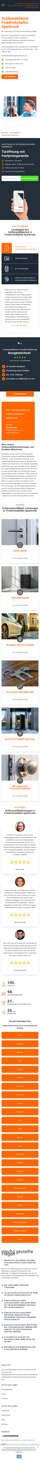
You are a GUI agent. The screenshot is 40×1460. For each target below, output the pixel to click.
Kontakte (5, 1398)
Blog (3, 1419)
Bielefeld (20, 1180)
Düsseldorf (20, 1086)
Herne (20, 1146)
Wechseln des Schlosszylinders (20, 787)
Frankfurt (20, 1069)
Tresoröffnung (20, 598)
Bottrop (20, 1197)
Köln (19, 1061)
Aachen (20, 1205)
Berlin (20, 1035)
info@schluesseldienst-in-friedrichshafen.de (15, 431)
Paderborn (20, 1171)
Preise (4, 1394)
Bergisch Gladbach (20, 1231)
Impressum (5, 1410)
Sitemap (4, 1424)
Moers (20, 1239)
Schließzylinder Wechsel (20, 739)
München (20, 1052)
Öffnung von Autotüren (20, 645)
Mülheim (20, 1137)
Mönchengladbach (20, 1222)
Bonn (20, 1120)
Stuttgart (20, 1078)
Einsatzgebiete (7, 1389)
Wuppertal (20, 1112)
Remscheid (20, 1214)
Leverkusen (20, 1154)
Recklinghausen (20, 1188)
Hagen (20, 1129)
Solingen (20, 1163)
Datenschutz (6, 1415)
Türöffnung (20, 551)
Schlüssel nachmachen (20, 692)
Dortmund (20, 1095)
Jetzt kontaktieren (19, 326)
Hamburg (20, 1044)
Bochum (20, 1103)
